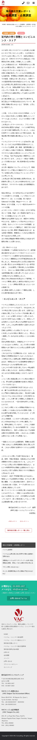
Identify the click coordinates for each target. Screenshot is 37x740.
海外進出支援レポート (11, 643)
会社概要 (6, 655)
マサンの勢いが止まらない (11, 567)
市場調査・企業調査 (9, 33)
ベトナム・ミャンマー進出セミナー (15, 640)
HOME (6, 634)
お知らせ (6, 652)
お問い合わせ (8, 661)
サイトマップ (8, 667)
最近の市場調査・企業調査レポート (14, 545)
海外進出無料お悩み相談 (11, 649)
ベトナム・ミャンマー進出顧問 (13, 637)
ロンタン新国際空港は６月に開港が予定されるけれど (18, 572)
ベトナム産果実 (7, 549)
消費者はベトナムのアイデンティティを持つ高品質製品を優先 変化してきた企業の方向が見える (18, 562)
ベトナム (21, 33)
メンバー (6, 658)
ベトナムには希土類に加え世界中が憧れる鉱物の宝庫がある (18, 555)
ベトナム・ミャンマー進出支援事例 (15, 646)
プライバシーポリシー (11, 664)
